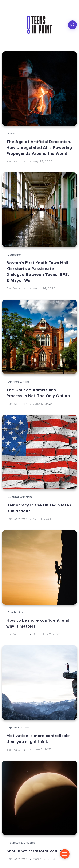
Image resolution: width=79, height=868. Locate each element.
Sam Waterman (17, 161)
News (12, 133)
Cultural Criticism (20, 497)
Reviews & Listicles (22, 843)
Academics (15, 612)
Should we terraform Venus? (35, 851)
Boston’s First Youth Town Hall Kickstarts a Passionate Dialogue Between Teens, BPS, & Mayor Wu (37, 271)
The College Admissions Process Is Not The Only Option (38, 393)
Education (15, 254)
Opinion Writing (19, 382)
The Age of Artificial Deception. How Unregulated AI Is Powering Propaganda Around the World (39, 147)
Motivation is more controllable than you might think (38, 738)
